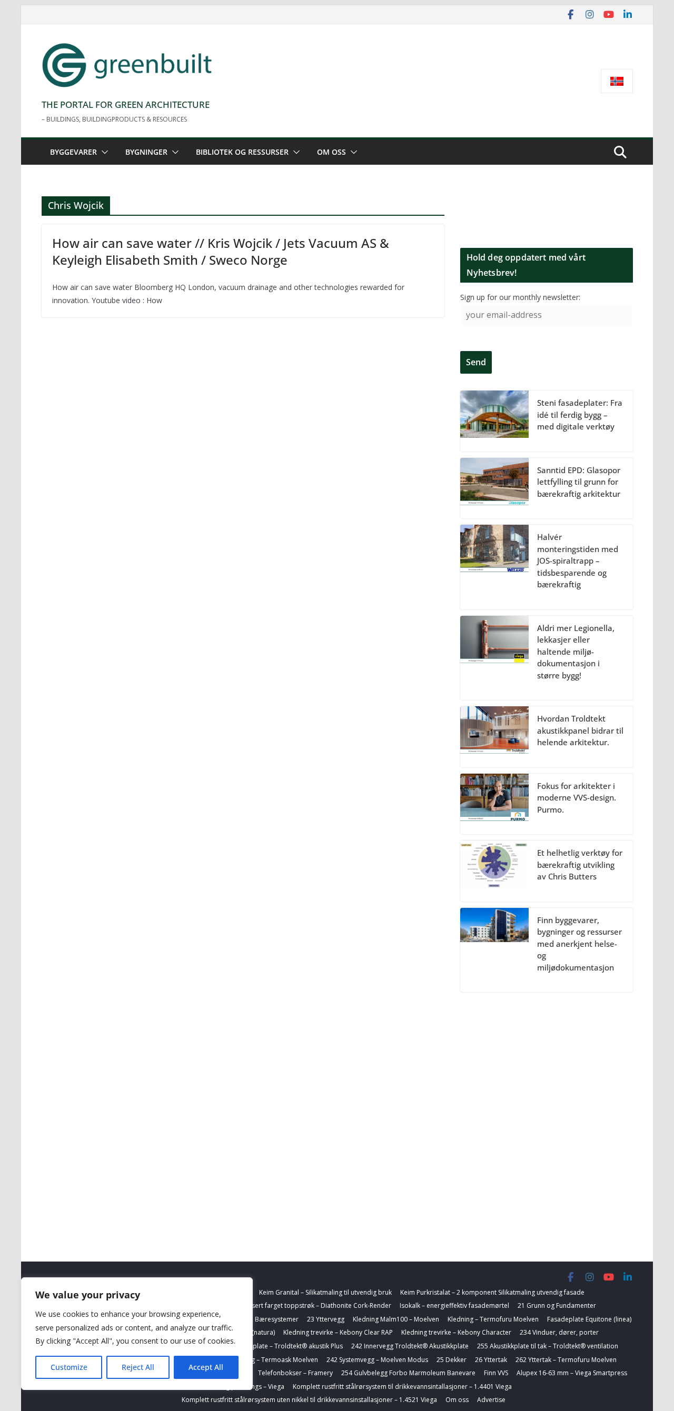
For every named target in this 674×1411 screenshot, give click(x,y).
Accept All (206, 1367)
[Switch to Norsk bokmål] (617, 81)
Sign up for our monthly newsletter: (520, 297)
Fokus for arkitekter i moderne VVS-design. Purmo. (576, 797)
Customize (69, 1367)
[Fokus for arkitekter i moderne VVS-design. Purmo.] (494, 804)
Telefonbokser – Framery (295, 1372)
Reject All (138, 1367)
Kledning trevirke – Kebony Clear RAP (338, 1332)
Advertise (491, 1399)
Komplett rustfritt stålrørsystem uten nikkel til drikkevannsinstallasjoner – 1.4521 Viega (309, 1399)
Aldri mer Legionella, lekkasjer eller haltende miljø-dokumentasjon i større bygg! (575, 652)
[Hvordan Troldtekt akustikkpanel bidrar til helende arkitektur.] (494, 736)
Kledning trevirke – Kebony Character (456, 1332)
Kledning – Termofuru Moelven (493, 1319)
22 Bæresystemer (272, 1319)
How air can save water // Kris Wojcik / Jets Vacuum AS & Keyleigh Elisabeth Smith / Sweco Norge (220, 251)
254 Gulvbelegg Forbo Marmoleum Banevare (408, 1372)
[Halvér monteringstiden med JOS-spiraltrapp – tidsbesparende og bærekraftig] (494, 567)
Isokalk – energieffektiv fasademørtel (454, 1305)
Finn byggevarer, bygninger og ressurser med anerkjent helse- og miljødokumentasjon (579, 944)
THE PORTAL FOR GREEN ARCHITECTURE (126, 104)
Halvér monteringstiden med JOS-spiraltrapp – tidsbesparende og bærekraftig (577, 560)
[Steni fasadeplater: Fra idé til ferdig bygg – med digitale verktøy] (494, 421)
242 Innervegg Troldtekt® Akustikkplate (410, 1346)
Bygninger (146, 152)
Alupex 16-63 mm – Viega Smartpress (572, 1372)
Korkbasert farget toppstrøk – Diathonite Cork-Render (310, 1305)
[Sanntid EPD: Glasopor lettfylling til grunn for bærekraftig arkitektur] (494, 488)
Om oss (331, 152)
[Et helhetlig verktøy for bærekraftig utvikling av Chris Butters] (494, 871)
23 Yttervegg (325, 1319)
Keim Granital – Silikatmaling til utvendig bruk (325, 1292)
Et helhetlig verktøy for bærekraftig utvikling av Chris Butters (579, 864)
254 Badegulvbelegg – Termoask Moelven (256, 1359)
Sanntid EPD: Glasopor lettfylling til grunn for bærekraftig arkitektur (578, 482)
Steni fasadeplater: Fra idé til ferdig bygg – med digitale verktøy (579, 414)
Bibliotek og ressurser (242, 152)
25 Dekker (452, 1359)
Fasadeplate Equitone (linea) (589, 1319)
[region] (137, 1333)
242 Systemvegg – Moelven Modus (377, 1359)
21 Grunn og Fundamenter (557, 1305)
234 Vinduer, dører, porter (559, 1332)
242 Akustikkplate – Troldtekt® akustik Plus (279, 1346)
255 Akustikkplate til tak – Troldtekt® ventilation (547, 1346)
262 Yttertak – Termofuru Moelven (566, 1359)
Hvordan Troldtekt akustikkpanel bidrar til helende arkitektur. (580, 730)
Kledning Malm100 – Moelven (396, 1319)
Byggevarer (73, 152)
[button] (102, 152)
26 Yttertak (491, 1359)
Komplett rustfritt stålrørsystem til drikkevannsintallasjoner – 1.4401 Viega (402, 1386)
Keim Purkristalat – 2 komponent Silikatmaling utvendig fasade (492, 1292)
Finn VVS (496, 1372)
